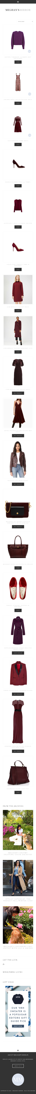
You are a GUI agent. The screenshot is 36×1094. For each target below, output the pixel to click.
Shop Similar (18, 653)
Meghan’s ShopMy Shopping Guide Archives (18, 854)
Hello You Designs (29, 1090)
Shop (18, 62)
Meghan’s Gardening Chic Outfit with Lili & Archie (18, 947)
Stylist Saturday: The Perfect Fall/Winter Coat (18, 900)
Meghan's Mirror (18, 9)
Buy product (18, 393)
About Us (18, 1065)
